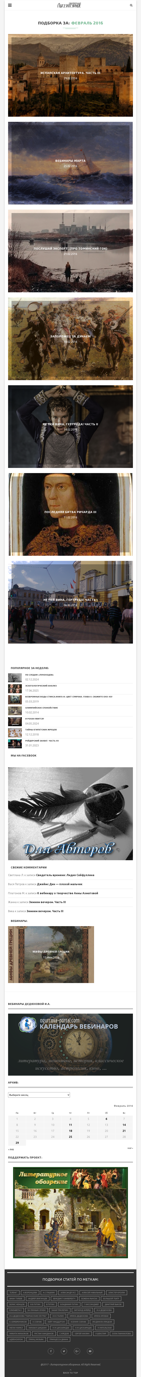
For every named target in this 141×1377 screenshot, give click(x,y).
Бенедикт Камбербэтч (64, 1299)
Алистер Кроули (117, 1293)
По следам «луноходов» (39, 674)
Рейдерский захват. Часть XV (42, 740)
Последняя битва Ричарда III (70, 512)
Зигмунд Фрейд (82, 1310)
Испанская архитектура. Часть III (70, 73)
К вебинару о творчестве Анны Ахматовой (67, 893)
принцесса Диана (59, 1339)
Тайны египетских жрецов (41, 729)
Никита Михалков (18, 1334)
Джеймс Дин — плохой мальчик (59, 884)
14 (124, 1124)
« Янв (11, 1149)
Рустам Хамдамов (43, 1334)
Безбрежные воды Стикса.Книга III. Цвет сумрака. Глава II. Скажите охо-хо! (68, 696)
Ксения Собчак (78, 1322)
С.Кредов (64, 1334)
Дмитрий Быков (113, 1304)
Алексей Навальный (92, 1293)
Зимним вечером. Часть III (47, 902)
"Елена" (13, 1293)
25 (70, 1136)
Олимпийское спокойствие (41, 707)
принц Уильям (36, 1339)
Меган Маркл (16, 1328)
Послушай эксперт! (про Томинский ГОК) (70, 248)
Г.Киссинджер (91, 1304)
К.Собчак (37, 1322)
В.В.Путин (35, 1304)
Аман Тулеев (15, 1299)
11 (70, 1124)
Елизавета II (15, 1310)
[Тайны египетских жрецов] (15, 732)
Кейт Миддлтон (56, 1322)
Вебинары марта (70, 160)
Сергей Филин (82, 1334)
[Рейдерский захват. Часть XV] (15, 743)
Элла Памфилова (121, 1334)
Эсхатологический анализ (41, 685)
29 (17, 1142)
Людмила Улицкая (102, 1322)
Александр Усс (68, 1293)
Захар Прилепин (60, 1310)
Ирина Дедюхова (79, 1316)
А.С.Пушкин (49, 1293)
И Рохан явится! (34, 718)
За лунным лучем (37, 1310)
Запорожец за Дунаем (70, 336)
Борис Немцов (16, 1304)
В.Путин (50, 1304)
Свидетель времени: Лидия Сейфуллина (65, 875)
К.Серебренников (18, 1322)
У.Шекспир (100, 1334)
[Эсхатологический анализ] (15, 688)
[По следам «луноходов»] (15, 677)
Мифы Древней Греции (51, 951)
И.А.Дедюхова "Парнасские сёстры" (28, 1316)
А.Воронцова (30, 1293)
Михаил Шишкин (38, 1328)
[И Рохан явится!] (15, 721)
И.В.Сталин (58, 1316)
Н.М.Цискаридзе (61, 1328)
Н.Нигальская (105, 1328)
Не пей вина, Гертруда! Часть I (71, 600)
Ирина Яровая (101, 1316)
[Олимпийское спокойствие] (15, 710)
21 (124, 1130)
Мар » (130, 1148)
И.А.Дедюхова (104, 1310)
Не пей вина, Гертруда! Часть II (70, 424)
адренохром (16, 1339)
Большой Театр (111, 1299)
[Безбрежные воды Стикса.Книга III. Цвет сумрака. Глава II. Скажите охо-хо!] (15, 699)
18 (70, 1130)
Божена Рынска (89, 1299)
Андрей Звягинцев (37, 1299)
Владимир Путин (69, 1304)
